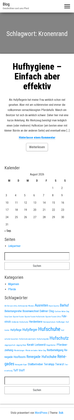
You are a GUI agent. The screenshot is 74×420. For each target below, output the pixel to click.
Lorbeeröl (40, 344)
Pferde (12, 289)
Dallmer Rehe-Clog (62, 311)
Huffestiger (60, 322)
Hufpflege (16, 330)
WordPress (41, 412)
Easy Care (8, 316)
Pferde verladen (31, 350)
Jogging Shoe (21, 345)
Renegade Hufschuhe (41, 357)
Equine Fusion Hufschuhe (35, 316)
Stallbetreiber (35, 364)
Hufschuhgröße (43, 339)
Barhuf (64, 305)
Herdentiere (35, 321)
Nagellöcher (51, 345)
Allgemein (13, 284)
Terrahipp (49, 364)
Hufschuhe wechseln (27, 339)
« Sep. (7, 230)
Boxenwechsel (30, 311)
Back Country (54, 306)
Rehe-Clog (42, 350)
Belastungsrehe (13, 311)
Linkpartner (14, 246)
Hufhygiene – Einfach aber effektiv (37, 76)
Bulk (61, 412)
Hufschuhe (49, 329)
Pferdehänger (19, 350)
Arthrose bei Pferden (26, 306)
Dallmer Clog (47, 311)
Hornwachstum (49, 322)
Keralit (30, 344)
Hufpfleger (30, 329)
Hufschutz (59, 338)
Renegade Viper (21, 364)
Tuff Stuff (19, 370)
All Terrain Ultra (10, 306)
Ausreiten (41, 305)
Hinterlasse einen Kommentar (37, 137)
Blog (6, 4)
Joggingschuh (9, 345)
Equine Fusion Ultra (53, 316)
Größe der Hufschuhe (19, 322)
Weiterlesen (37, 147)
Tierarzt (59, 364)
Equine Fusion (18, 316)
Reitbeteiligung (55, 350)
